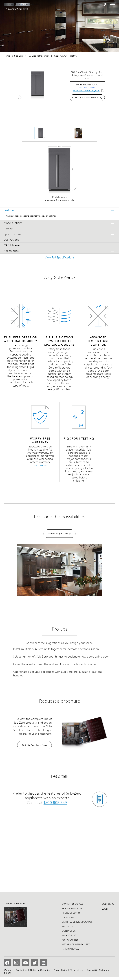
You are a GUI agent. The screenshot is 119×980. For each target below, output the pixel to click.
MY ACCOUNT (69, 935)
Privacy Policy (60, 970)
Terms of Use (76, 970)
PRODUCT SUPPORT (72, 913)
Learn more (40, 465)
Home (7, 56)
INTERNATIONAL (70, 949)
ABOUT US (67, 926)
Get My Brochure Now (34, 745)
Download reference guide (86, 90)
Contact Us (21, 970)
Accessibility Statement (98, 970)
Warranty (8, 970)
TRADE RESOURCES (72, 908)
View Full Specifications (59, 257)
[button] (59, 210)
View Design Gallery (59, 533)
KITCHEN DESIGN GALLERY (76, 944)
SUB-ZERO (108, 903)
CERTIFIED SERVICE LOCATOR (77, 922)
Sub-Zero (19, 56)
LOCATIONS (68, 917)
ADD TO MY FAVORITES (85, 97)
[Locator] (105, 5)
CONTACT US (69, 931)
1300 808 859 (55, 802)
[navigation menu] (112, 4)
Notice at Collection (40, 970)
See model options (87, 87)
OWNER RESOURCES (72, 904)
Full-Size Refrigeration (38, 56)
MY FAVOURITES (70, 940)
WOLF (105, 908)
